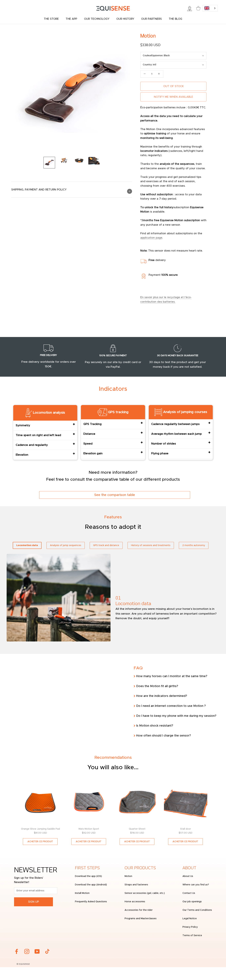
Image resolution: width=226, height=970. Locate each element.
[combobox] (210, 8)
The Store (51, 19)
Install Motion (82, 893)
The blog (175, 19)
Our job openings (192, 901)
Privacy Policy (190, 927)
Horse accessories (135, 901)
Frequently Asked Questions (91, 901)
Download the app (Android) (91, 885)
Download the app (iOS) (88, 876)
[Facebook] (16, 951)
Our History (125, 19)
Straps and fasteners (136, 885)
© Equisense (23, 964)
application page (151, 237)
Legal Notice (189, 918)
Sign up (33, 901)
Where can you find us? (195, 885)
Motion (128, 876)
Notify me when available (173, 97)
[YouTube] (37, 951)
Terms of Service (192, 935)
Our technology (96, 19)
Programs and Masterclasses (141, 918)
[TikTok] (47, 951)
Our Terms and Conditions (197, 910)
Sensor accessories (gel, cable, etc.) (145, 893)
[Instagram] (26, 951)
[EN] (210, 8)
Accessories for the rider (139, 910)
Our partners (151, 19)
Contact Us (188, 893)
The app (71, 19)
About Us (187, 876)
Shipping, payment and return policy (39, 189)
